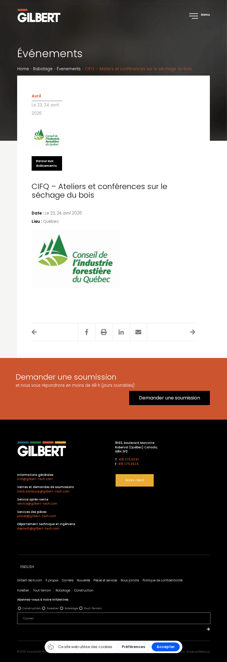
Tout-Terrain (93, 608)
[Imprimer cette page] (103, 332)
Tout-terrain (42, 590)
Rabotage (43, 69)
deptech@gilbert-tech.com (38, 528)
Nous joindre (130, 580)
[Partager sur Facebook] (86, 332)
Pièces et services (105, 580)
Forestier (23, 590)
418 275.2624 (128, 464)
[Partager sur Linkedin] (121, 332)
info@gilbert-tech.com (35, 479)
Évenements (69, 69)
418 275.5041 (129, 459)
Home (23, 69)
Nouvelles (83, 580)
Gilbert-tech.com (29, 580)
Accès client (134, 480)
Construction (83, 590)
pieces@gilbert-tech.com (36, 516)
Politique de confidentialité (162, 580)
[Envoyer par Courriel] (138, 332)
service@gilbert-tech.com (37, 504)
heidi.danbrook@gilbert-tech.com (43, 491)
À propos (52, 580)
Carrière (67, 580)
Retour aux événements (46, 163)
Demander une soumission (169, 397)
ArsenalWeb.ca (198, 652)
